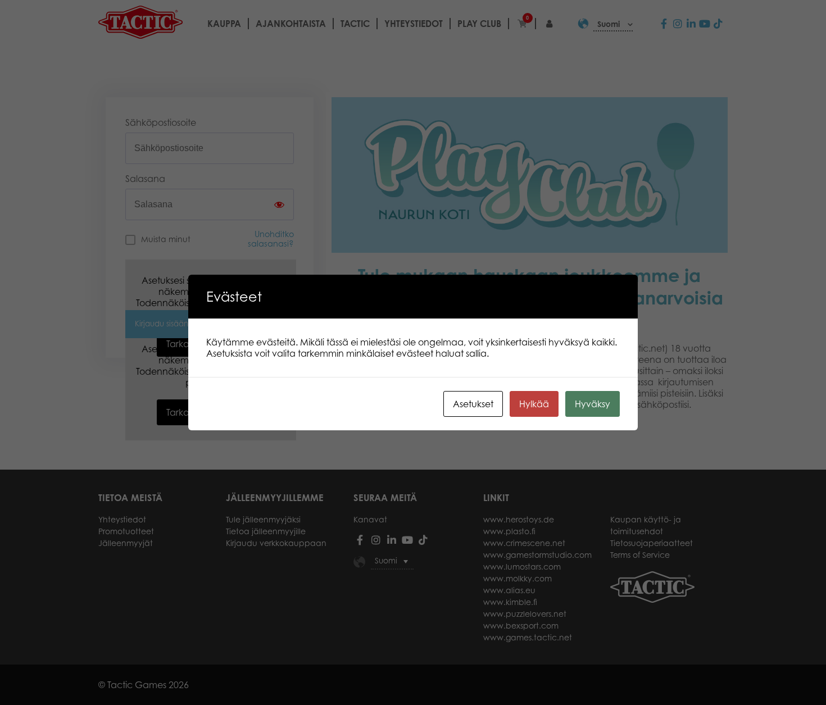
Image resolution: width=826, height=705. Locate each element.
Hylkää (534, 404)
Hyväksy (592, 404)
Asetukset (473, 404)
